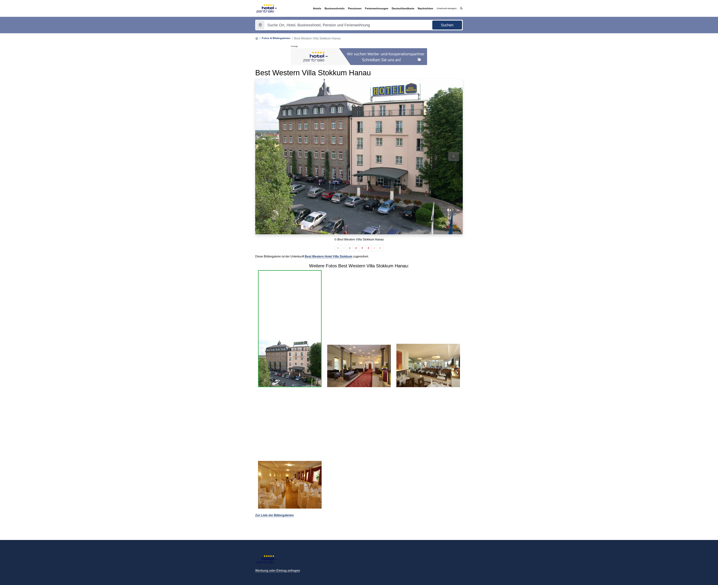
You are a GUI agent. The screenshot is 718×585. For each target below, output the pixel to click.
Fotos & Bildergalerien (276, 38)
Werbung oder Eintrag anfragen (277, 570)
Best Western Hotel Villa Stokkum (328, 256)
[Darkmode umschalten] (461, 8)
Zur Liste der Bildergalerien (274, 515)
